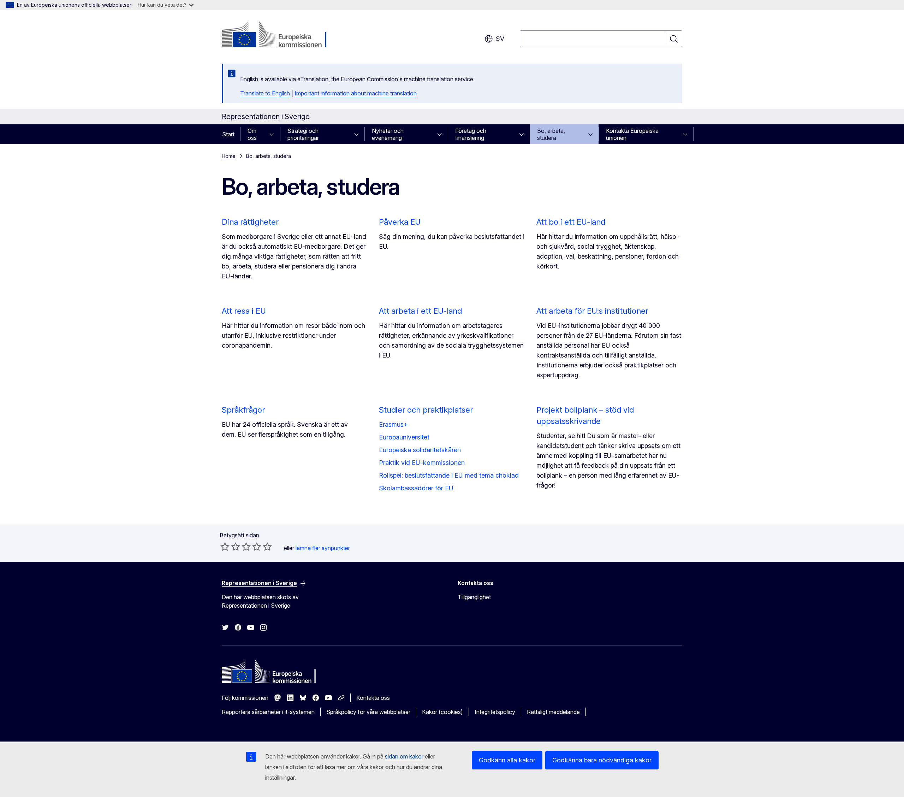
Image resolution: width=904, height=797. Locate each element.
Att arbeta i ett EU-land (420, 310)
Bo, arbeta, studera (551, 134)
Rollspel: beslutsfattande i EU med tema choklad (449, 475)
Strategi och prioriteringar (303, 134)
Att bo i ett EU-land (570, 221)
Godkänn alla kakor (507, 760)
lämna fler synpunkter (323, 547)
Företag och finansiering (470, 134)
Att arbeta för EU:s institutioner (592, 310)
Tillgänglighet (474, 597)
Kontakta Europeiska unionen (632, 134)
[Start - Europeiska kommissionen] (279, 35)
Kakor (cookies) (442, 711)
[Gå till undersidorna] (274, 134)
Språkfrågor (243, 409)
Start (228, 134)
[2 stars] (230, 546)
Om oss (252, 134)
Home (229, 156)
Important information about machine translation (356, 93)
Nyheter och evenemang (388, 134)
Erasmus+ (393, 424)
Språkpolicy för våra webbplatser (368, 711)
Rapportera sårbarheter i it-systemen (268, 711)
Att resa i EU (244, 310)
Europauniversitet (404, 437)
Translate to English (265, 93)
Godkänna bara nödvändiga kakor (602, 760)
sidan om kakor (404, 756)
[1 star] (225, 546)
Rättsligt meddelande (553, 711)
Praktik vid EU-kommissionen (422, 462)
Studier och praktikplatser (426, 409)
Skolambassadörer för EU (416, 488)
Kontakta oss (373, 697)
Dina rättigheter (250, 221)
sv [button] (500, 38)
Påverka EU (400, 221)
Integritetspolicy (495, 711)
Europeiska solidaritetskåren (420, 450)
